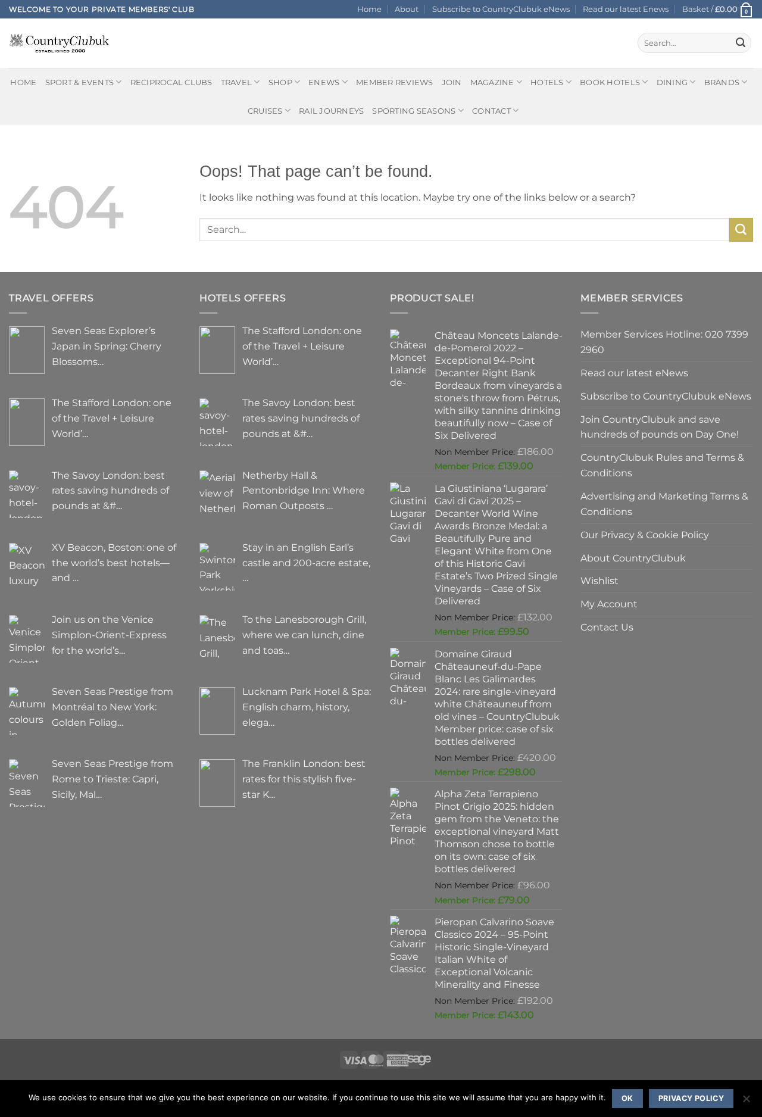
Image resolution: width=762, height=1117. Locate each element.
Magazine (492, 82)
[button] (717, 9)
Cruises (265, 111)
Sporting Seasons (413, 111)
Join (452, 82)
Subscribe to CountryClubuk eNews (501, 9)
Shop (280, 82)
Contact (491, 111)
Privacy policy (691, 1098)
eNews (323, 82)
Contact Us (606, 627)
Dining (672, 82)
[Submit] (740, 43)
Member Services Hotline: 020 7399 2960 (664, 341)
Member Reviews (394, 82)
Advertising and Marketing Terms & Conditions (664, 503)
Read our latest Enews (626, 9)
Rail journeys (331, 111)
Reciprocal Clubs (171, 82)
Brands (722, 82)
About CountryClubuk (633, 558)
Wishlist (599, 580)
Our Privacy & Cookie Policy (644, 535)
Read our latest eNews (634, 373)
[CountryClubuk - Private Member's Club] (59, 43)
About (407, 9)
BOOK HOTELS (610, 82)
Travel (236, 82)
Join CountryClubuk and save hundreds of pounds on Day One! (659, 427)
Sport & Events (79, 82)
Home (369, 9)
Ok (627, 1098)
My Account (609, 604)
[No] (746, 1102)
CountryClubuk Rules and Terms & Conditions (662, 465)
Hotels (547, 82)
